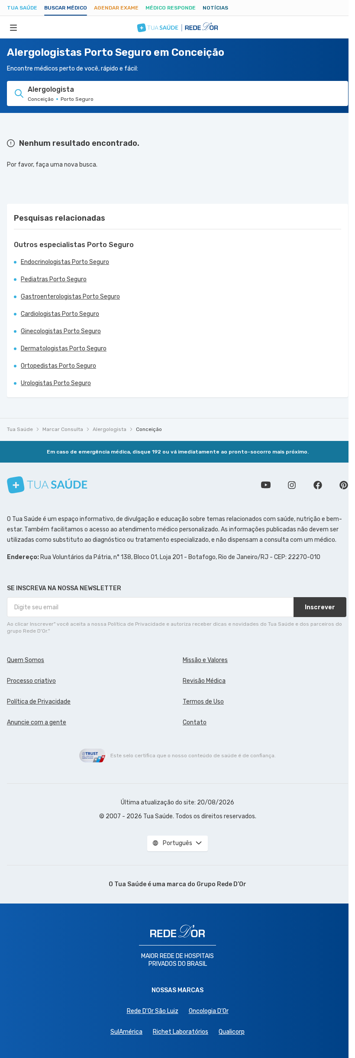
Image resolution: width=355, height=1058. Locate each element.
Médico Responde (170, 8)
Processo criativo (31, 681)
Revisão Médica (204, 681)
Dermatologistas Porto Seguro (63, 348)
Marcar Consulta (62, 429)
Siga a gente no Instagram (291, 485)
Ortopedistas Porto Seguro (58, 366)
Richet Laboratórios (180, 1031)
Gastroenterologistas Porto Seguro (70, 296)
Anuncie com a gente (36, 722)
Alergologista (109, 429)
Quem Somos (25, 660)
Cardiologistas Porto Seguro (60, 314)
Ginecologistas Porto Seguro (61, 331)
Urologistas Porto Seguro (56, 383)
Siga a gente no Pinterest (343, 485)
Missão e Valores (205, 660)
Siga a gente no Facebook (317, 485)
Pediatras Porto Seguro (54, 279)
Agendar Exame (116, 8)
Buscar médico (65, 8)
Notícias (215, 8)
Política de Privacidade (39, 701)
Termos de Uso (203, 701)
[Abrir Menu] (13, 27)
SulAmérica (126, 1031)
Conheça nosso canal (265, 485)
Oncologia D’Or (209, 1011)
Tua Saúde (22, 8)
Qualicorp (232, 1031)
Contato (195, 722)
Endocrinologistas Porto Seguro (65, 262)
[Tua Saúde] (47, 484)
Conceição (149, 429)
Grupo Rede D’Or (221, 884)
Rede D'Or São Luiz (152, 1011)
